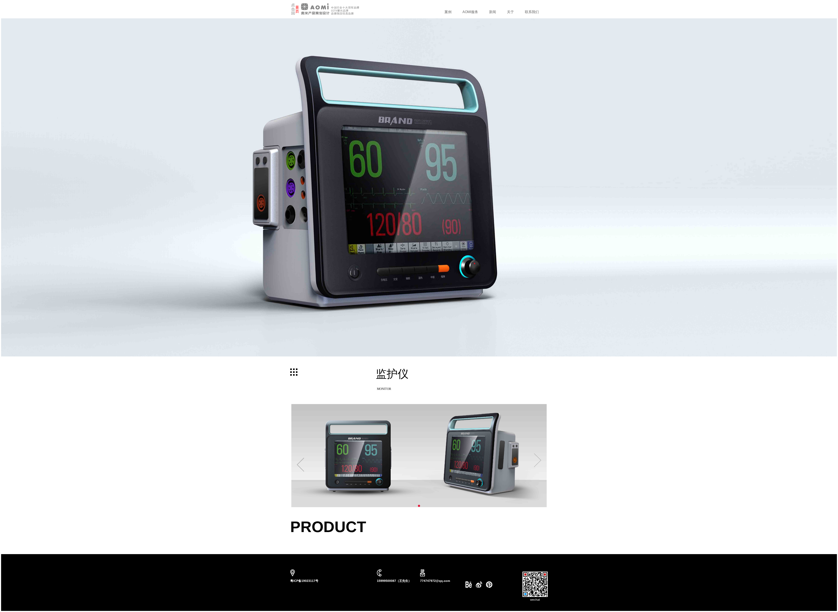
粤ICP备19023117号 (304, 581)
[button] (310, 455)
